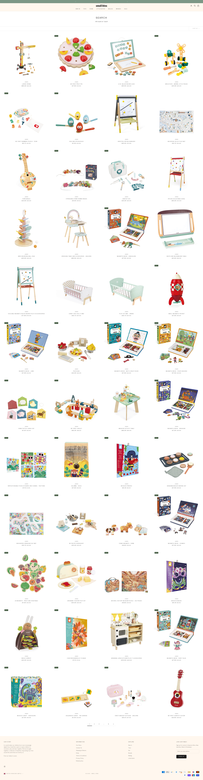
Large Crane (26, 84)
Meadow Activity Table (126, 428)
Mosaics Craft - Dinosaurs (26, 715)
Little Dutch (100, 8)
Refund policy (79, 761)
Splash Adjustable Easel (176, 198)
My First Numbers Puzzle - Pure (26, 141)
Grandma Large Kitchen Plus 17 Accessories (126, 658)
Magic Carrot (26, 658)
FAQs (77, 753)
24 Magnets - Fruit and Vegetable (26, 600)
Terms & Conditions (81, 755)
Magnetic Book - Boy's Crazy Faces (127, 371)
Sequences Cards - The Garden (76, 715)
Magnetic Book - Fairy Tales (176, 658)
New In (78, 8)
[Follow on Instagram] (4, 766)
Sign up (181, 756)
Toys (85, 8)
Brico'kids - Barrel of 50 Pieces (176, 84)
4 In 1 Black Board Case (126, 84)
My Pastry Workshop (76, 543)
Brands (118, 8)
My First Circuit (76, 428)
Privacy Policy (80, 758)
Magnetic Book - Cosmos (176, 543)
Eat (129, 750)
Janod (26, 139)
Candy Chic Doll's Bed (76, 313)
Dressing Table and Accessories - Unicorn (76, 256)
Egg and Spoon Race (76, 141)
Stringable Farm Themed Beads (76, 198)
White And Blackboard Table (176, 256)
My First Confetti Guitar (176, 715)
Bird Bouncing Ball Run (26, 256)
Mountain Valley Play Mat (176, 141)
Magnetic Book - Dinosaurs (126, 256)
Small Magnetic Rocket (176, 313)
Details (111, 1)
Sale (125, 8)
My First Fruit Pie (76, 84)
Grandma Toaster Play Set (76, 600)
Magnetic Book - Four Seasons (176, 371)
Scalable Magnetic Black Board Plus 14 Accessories (26, 313)
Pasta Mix (76, 371)
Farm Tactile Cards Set (26, 428)
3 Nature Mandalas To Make (76, 658)
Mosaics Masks (176, 600)
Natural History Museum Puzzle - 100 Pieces (126, 600)
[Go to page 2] (113, 724)
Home (91, 8)
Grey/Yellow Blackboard (126, 141)
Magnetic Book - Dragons (176, 428)
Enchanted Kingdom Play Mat (26, 543)
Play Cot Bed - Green (126, 313)
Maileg (110, 8)
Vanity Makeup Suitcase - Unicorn (126, 715)
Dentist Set (126, 198)
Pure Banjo (26, 198)
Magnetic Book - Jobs (26, 371)
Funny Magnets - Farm (126, 543)
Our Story (78, 745)
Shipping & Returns (81, 750)
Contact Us (79, 747)
